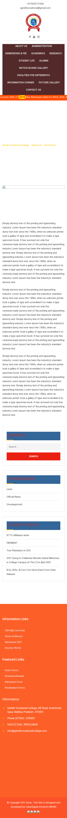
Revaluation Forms (15, 687)
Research (55, 53)
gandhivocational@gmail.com (35, 8)
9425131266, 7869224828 (22, 724)
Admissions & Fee (16, 53)
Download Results (14, 676)
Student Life (27, 60)
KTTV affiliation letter (18, 535)
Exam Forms (11, 670)
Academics (38, 53)
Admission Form (14, 681)
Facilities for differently (33, 75)
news (9, 489)
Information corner (20, 82)
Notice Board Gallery (33, 68)
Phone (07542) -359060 (21, 718)
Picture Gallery (49, 82)
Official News (14, 496)
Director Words (13, 647)
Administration (42, 46)
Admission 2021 (13, 642)
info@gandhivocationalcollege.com (27, 730)
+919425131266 (35, 3)
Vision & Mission (14, 636)
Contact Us (33, 89)
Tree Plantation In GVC (19, 550)
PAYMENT (12, 542)
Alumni (43, 60)
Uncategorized (14, 504)
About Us (21, 46)
